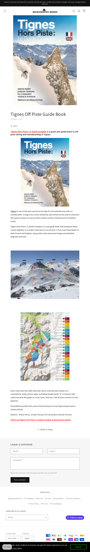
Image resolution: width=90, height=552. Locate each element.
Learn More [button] (17, 548)
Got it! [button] (78, 547)
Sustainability (58, 498)
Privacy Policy (33, 504)
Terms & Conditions (73, 498)
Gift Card (44, 504)
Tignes (13, 211)
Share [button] (15, 126)
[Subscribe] (45, 517)
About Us (39, 498)
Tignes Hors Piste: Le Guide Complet (28, 131)
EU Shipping (29, 498)
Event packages (55, 504)
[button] (5, 10)
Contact (48, 498)
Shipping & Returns (15, 498)
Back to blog (46, 429)
